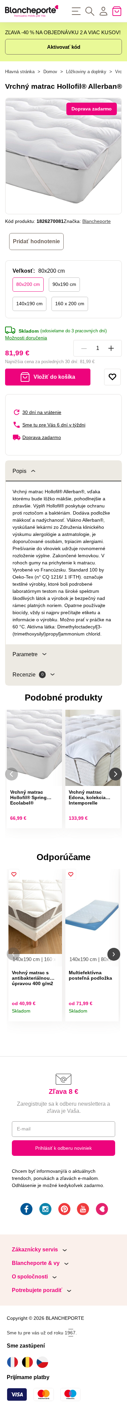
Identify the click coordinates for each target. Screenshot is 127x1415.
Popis (19, 471)
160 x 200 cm (69, 303)
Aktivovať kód (63, 47)
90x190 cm (64, 284)
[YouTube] (82, 1210)
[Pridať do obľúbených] (112, 377)
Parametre (25, 654)
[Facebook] (26, 1210)
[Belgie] (29, 1362)
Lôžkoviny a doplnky (86, 71)
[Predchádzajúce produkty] (11, 774)
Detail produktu (54, 1014)
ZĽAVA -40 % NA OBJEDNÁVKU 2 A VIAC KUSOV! (63, 32)
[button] (13, 954)
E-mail (23, 1128)
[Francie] (14, 1362)
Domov (50, 71)
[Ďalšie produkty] (115, 774)
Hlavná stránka (20, 71)
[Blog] (101, 1210)
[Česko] (44, 1362)
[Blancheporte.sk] (32, 11)
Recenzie (28, 675)
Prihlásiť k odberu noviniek (63, 1148)
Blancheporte (96, 221)
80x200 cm (28, 284)
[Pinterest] (64, 1210)
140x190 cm (29, 303)
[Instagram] (45, 1210)
